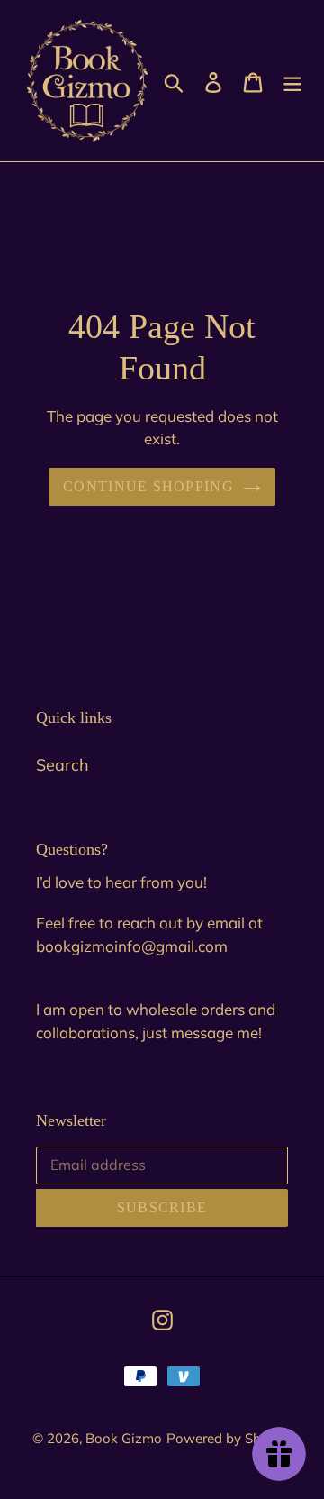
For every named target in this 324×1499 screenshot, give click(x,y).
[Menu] (292, 80)
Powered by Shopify (229, 1438)
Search (62, 764)
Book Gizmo (124, 1438)
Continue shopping (148, 486)
